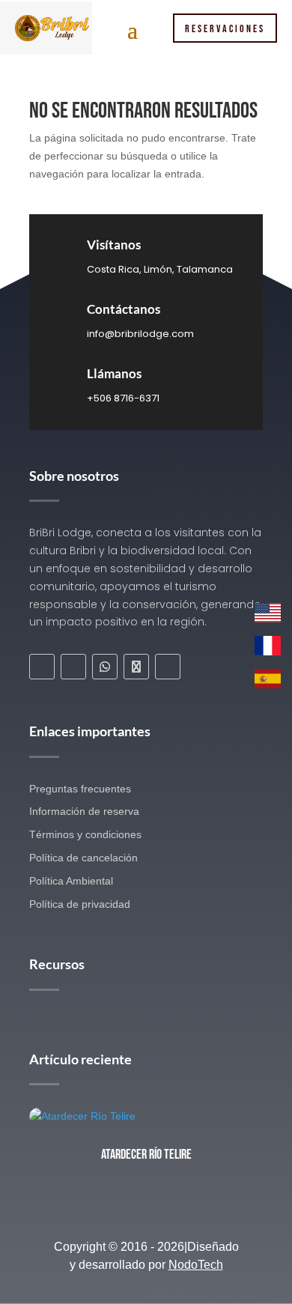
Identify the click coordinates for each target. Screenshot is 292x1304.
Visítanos (114, 244)
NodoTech (195, 1264)
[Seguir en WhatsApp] (105, 666)
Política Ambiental (71, 881)
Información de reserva (84, 811)
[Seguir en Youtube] (167, 666)
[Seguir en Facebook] (42, 666)
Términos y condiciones (85, 834)
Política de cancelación (83, 858)
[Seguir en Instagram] (73, 666)
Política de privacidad (79, 904)
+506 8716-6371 (123, 398)
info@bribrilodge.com (140, 334)
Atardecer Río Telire (146, 1154)
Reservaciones (225, 28)
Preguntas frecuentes (80, 789)
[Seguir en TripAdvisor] (136, 666)
